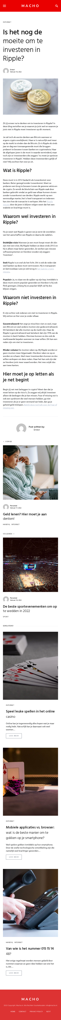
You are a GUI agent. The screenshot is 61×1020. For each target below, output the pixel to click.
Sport (6, 617)
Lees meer (14, 736)
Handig (6, 524)
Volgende (7, 534)
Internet (7, 22)
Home (13, 1011)
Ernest (12, 69)
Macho (30, 6)
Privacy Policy (36, 1011)
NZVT (48, 1011)
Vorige (8, 441)
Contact (22, 1011)
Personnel (13, 506)
